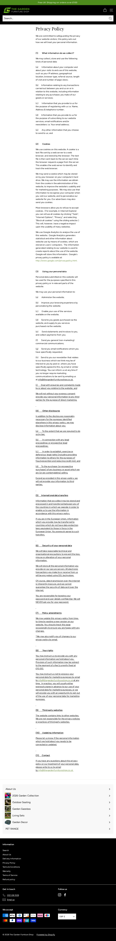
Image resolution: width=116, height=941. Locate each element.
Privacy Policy (9, 863)
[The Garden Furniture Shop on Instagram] (59, 894)
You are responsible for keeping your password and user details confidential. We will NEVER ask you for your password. (58, 598)
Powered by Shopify (46, 934)
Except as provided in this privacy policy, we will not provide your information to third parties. (57, 481)
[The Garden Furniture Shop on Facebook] (65, 894)
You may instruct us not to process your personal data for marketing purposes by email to (58, 677)
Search (6, 850)
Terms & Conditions (11, 867)
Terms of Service (10, 875)
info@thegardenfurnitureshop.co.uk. (55, 379)
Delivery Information (12, 858)
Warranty (7, 871)
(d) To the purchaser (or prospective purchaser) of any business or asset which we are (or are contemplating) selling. (58, 469)
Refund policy (9, 879)
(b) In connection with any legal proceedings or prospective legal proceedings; (52, 442)
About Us (7, 854)
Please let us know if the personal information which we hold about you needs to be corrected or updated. (57, 741)
